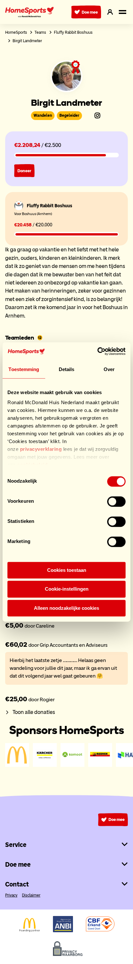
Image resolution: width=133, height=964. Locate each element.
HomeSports (16, 32)
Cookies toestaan (66, 570)
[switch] (116, 501)
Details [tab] (67, 369)
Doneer (24, 170)
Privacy (11, 895)
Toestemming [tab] (23, 369)
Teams (40, 32)
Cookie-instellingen (66, 589)
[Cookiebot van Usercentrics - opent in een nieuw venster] (97, 351)
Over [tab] (109, 369)
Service (15, 845)
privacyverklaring (41, 449)
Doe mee (90, 12)
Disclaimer (31, 895)
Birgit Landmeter (27, 40)
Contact (17, 884)
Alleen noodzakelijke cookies (66, 608)
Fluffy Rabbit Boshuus (73, 32)
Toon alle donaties (33, 712)
